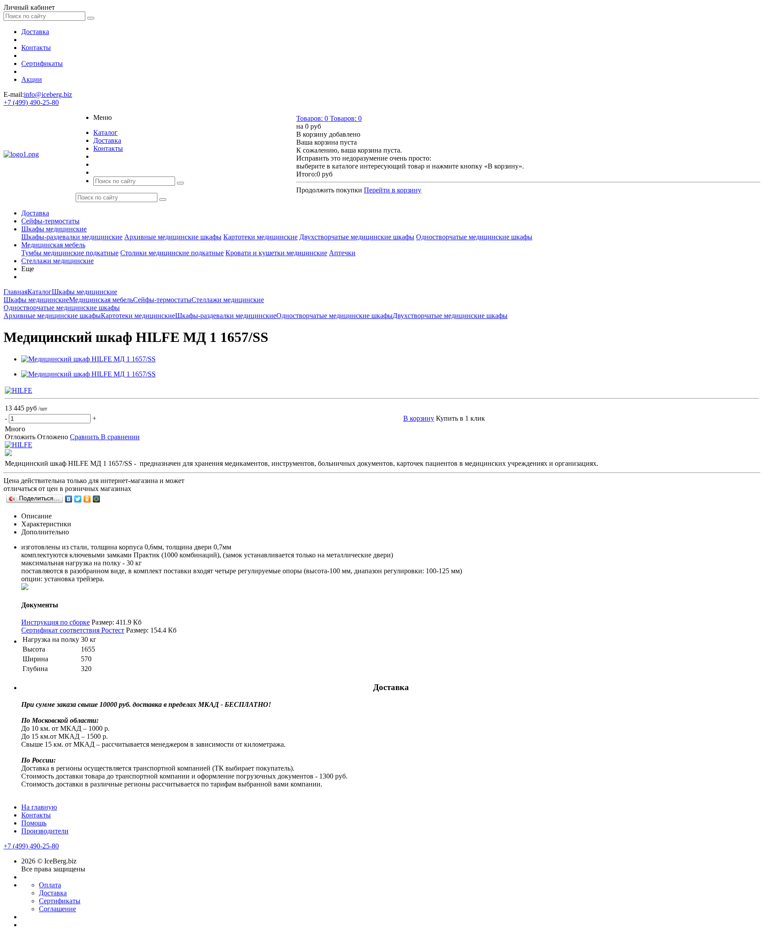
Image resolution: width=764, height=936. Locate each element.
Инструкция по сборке (55, 622)
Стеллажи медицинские (57, 261)
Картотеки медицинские (260, 237)
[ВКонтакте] (68, 499)
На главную (39, 807)
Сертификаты (42, 63)
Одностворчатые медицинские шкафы (474, 237)
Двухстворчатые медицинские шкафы (356, 237)
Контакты (36, 47)
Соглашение (57, 909)
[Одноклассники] (87, 499)
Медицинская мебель (53, 245)
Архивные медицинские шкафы (173, 237)
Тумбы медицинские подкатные (69, 253)
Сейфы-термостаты (50, 221)
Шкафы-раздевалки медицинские (71, 237)
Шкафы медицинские (54, 229)
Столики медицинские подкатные (172, 253)
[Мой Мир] (96, 499)
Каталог (105, 132)
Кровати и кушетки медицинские (276, 253)
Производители (45, 831)
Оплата (50, 885)
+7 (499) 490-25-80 (31, 102)
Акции (31, 79)
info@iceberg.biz (48, 94)
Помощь (33, 823)
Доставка (35, 31)
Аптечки (342, 253)
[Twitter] (78, 499)
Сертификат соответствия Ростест (72, 630)
